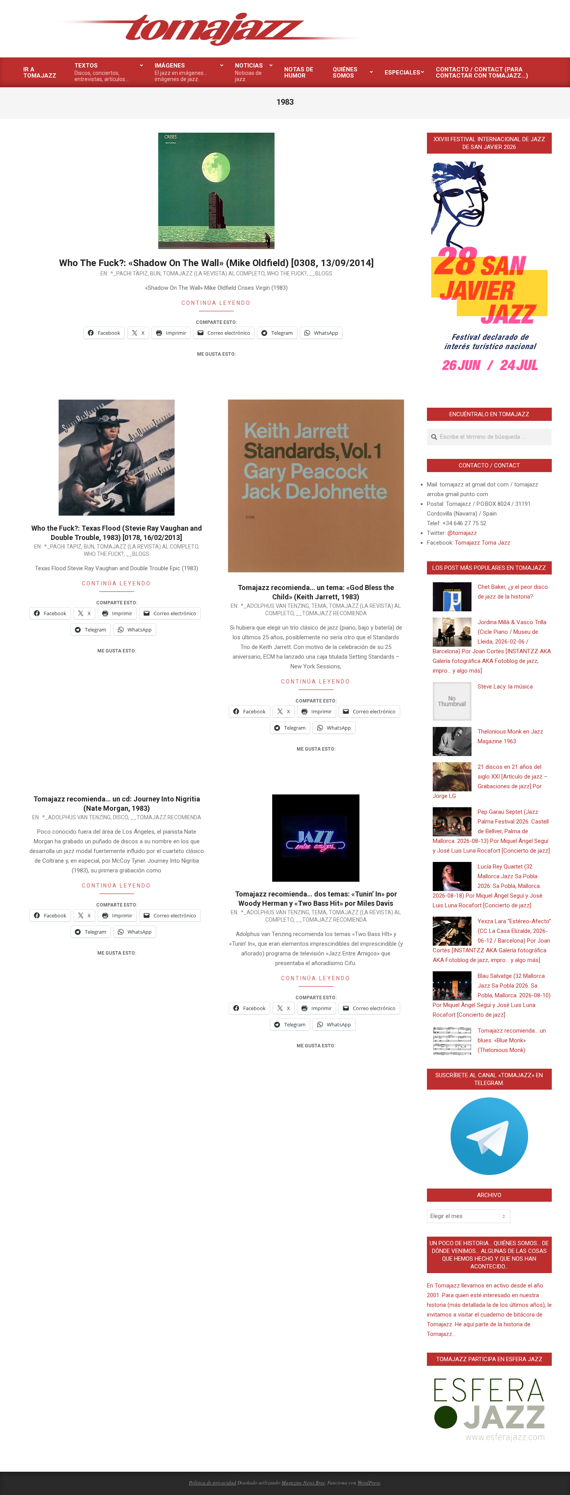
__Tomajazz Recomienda (331, 613)
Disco (120, 817)
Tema (318, 606)
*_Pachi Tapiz (129, 273)
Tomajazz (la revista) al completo (213, 273)
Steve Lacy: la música (505, 686)
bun (155, 273)
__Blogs (320, 273)
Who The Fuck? (287, 273)
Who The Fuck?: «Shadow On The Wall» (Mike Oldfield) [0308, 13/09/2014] (216, 263)
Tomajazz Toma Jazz (482, 542)
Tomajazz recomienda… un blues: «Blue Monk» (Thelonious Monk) (512, 1040)
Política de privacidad (212, 1482)
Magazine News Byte (303, 1482)
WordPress (369, 1482)
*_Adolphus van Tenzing (275, 606)
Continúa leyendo (216, 303)
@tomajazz (462, 532)
